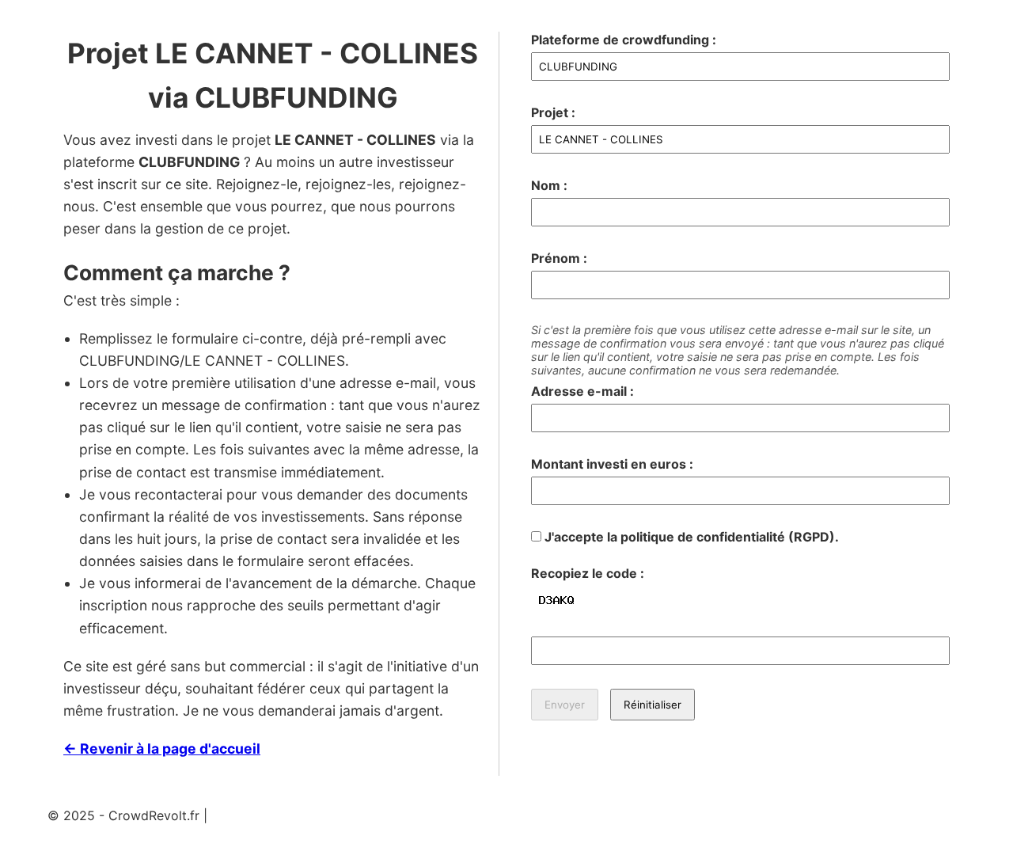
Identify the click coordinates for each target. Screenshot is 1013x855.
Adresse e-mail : (582, 391)
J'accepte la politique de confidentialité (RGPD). (690, 537)
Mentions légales (261, 815)
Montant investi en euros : (612, 464)
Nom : (549, 185)
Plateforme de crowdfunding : (623, 40)
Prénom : (559, 258)
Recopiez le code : (587, 573)
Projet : (553, 112)
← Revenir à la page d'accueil (161, 748)
